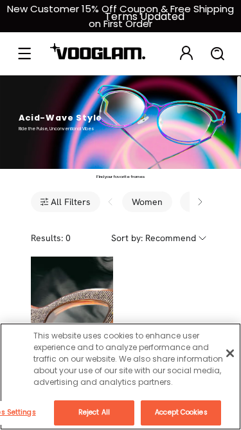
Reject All (94, 412)
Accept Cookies (181, 412)
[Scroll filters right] (200, 201)
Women (147, 202)
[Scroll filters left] (110, 201)
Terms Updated (144, 16)
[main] (120, 376)
